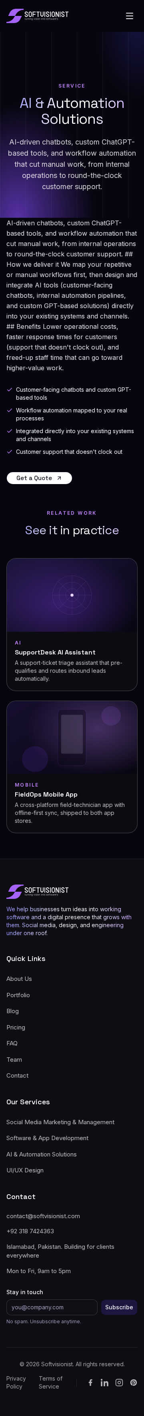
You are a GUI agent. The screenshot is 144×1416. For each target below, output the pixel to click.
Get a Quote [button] (34, 478)
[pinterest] (133, 1382)
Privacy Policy (16, 1382)
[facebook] (90, 1382)
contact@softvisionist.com (43, 1216)
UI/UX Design (25, 1170)
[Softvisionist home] (37, 16)
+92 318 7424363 (30, 1231)
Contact (17, 1075)
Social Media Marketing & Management (60, 1122)
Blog (12, 1011)
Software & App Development (47, 1138)
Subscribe (119, 1307)
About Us (19, 978)
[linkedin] (105, 1382)
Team (14, 1059)
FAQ (12, 1043)
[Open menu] (130, 16)
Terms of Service (50, 1382)
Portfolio (18, 995)
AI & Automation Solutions (41, 1154)
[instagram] (119, 1382)
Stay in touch (24, 1292)
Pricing (15, 1027)
